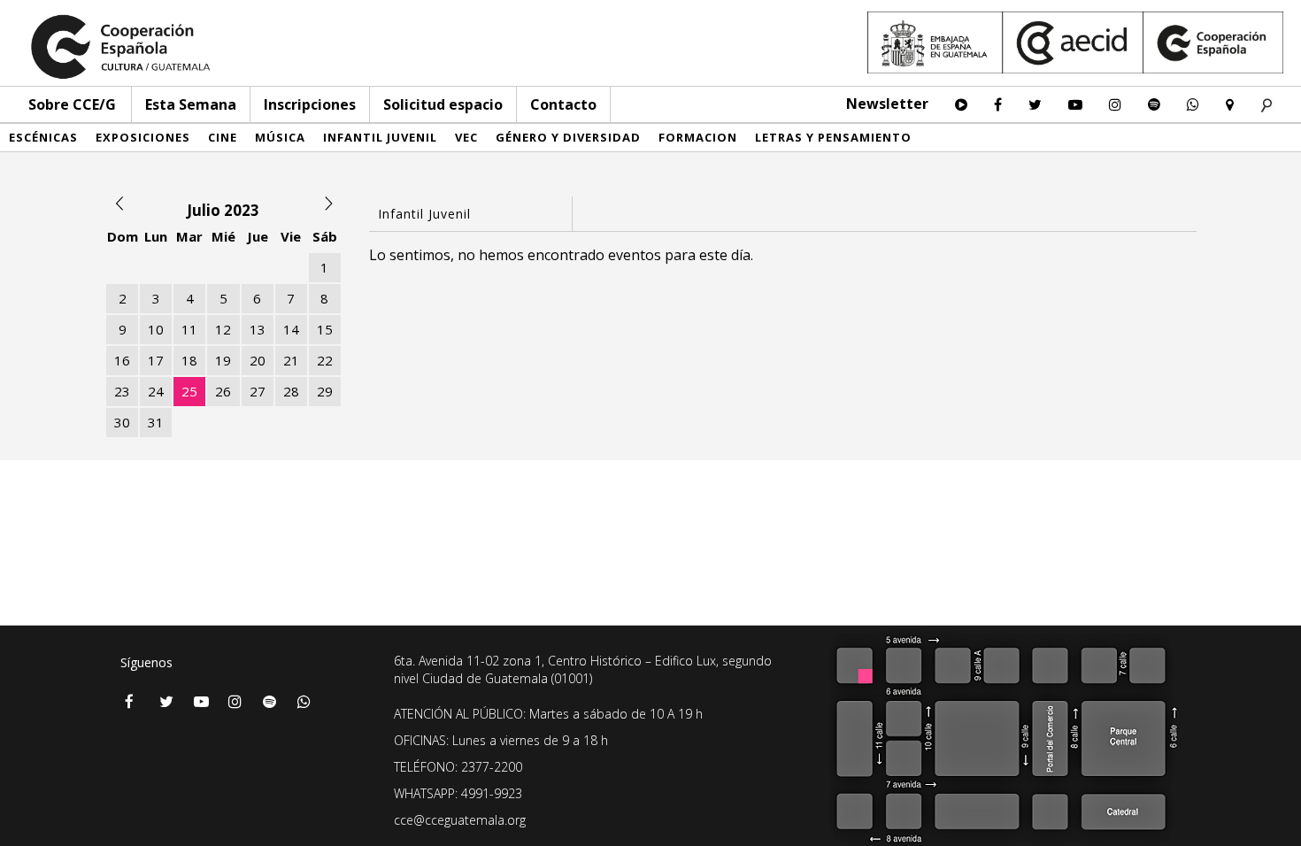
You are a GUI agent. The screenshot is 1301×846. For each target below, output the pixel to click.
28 (291, 391)
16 (122, 360)
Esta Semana (190, 104)
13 (258, 329)
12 (223, 329)
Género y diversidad (568, 137)
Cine (222, 137)
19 (223, 360)
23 (122, 391)
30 (122, 422)
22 (325, 360)
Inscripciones (310, 104)
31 (156, 422)
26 (223, 391)
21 (291, 360)
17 (156, 360)
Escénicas (43, 137)
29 (325, 391)
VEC (466, 137)
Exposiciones (143, 137)
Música (280, 137)
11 (189, 329)
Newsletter (887, 103)
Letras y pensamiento (833, 137)
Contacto (563, 104)
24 (156, 391)
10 (156, 329)
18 (189, 360)
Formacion (697, 137)
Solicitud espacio (443, 104)
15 (325, 329)
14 (291, 329)
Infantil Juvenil (380, 137)
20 (258, 360)
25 (189, 391)
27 (258, 391)
